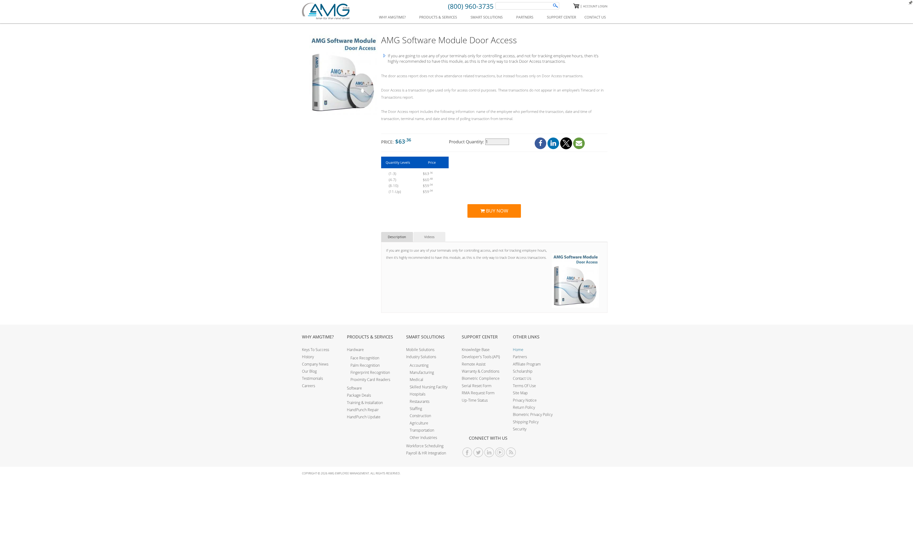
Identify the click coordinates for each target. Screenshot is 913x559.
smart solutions (487, 17)
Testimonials (312, 378)
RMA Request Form (478, 392)
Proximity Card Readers (370, 379)
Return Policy (524, 407)
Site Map (520, 392)
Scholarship (523, 371)
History (308, 356)
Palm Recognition (365, 365)
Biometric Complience (481, 378)
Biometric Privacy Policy (533, 414)
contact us (595, 17)
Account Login (595, 6)
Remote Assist (474, 364)
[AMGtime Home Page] (326, 11)
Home (518, 349)
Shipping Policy (526, 421)
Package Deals (359, 395)
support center (561, 17)
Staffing (416, 408)
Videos (429, 237)
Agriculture (419, 423)
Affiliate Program (527, 364)
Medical (416, 379)
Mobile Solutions (420, 349)
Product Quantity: (467, 142)
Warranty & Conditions (480, 371)
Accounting (419, 365)
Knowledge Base (476, 349)
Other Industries (423, 437)
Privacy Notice (525, 400)
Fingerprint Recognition (370, 372)
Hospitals (417, 394)
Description (397, 237)
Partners (520, 356)
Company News (315, 364)
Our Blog (309, 371)
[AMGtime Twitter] (478, 452)
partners (524, 17)
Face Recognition (364, 358)
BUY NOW (496, 210)
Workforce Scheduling (424, 445)
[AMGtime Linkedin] (489, 452)
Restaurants (419, 401)
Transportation (422, 430)
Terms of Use (524, 385)
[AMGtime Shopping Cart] (576, 6)
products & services (438, 17)
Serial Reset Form (476, 385)
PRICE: (396, 141)
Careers (308, 385)
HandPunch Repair (363, 409)
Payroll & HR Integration (426, 453)
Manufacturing (422, 372)
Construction (420, 415)
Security (519, 429)
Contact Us (522, 378)
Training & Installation (365, 402)
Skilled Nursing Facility (428, 387)
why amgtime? (392, 17)
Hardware (355, 349)
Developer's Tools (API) (481, 356)
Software (354, 388)
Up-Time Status (475, 400)
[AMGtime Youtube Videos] (500, 452)
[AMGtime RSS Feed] (511, 452)
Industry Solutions (421, 356)
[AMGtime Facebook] (467, 452)
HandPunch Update (363, 416)
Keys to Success (315, 349)
